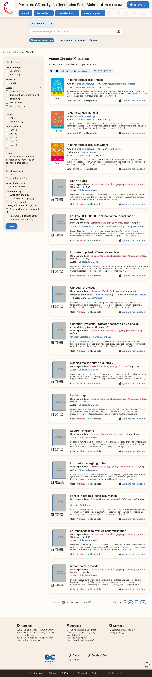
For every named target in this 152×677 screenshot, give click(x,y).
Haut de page (147, 665)
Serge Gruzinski (136, 226)
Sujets (9, 87)
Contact (95, 673)
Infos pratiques (92, 13)
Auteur (9, 114)
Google (76, 659)
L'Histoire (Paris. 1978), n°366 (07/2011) (110, 223)
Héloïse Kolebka (89, 152)
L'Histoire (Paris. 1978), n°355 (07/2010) (110, 366)
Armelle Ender (86, 226)
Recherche (42, 13)
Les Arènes (80, 87)
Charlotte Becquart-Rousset (120, 84)
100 (136, 602)
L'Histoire (90, 87)
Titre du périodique (14, 191)
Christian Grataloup (85, 84)
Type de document (14, 171)
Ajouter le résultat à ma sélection (73, 71)
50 (130, 602)
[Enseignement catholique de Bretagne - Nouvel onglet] (50, 660)
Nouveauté (11, 79)
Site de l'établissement (112, 673)
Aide (95, 40)
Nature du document (15, 183)
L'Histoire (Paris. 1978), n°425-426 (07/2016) (112, 466)
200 (143, 602)
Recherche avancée (43, 40)
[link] (54, 602)
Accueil (25, 13)
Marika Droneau (139, 294)
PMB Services (68, 673)
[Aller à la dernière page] (77, 602)
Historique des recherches (72, 40)
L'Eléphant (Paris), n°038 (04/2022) (108, 291)
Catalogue (53, 673)
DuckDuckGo (99, 655)
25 (125, 602)
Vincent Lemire (114, 149)
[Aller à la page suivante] (72, 602)
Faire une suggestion (103, 70)
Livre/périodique (13, 67)
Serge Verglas (95, 298)
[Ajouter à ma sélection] (120, 101)
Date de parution (13, 126)
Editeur (9, 153)
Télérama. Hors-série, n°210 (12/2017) (109, 434)
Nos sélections (66, 13)
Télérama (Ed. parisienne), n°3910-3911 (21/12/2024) (116, 330)
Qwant (76, 655)
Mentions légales (37, 673)
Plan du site (83, 673)
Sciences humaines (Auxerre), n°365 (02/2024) (114, 499)
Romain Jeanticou (102, 337)
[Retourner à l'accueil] (9, 8)
